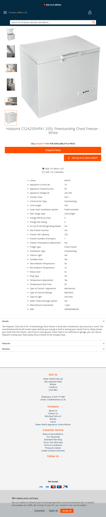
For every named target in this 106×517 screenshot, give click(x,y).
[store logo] (17, 12)
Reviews (6, 349)
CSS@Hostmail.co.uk (56, 399)
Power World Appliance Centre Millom (53, 424)
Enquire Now (53, 150)
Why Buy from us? (53, 416)
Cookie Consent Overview (53, 450)
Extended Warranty (53, 439)
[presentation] (53, 321)
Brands (53, 419)
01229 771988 (42, 143)
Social (53, 421)
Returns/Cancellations (53, 434)
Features (6, 343)
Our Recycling (53, 436)
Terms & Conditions (53, 445)
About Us (53, 410)
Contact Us (53, 413)
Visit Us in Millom (53, 5)
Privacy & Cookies (53, 448)
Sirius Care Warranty (53, 442)
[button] (11, 31)
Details (5, 321)
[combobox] (53, 22)
